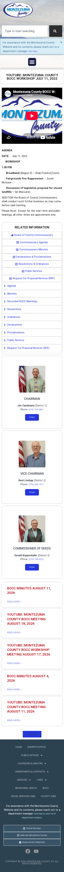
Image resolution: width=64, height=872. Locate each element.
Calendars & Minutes (30, 763)
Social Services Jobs (23, 796)
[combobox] (25, 31)
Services (22, 779)
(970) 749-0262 (36, 559)
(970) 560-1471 (36, 484)
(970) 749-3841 (36, 409)
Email (32, 417)
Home (18, 747)
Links (40, 779)
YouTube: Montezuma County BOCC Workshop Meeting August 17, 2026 (28, 649)
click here (32, 51)
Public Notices (30, 755)
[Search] (55, 31)
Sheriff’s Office (37, 747)
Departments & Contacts (30, 771)
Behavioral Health (26, 788)
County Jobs (48, 796)
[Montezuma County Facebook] (27, 851)
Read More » (14, 601)
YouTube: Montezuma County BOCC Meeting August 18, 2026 (26, 618)
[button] (32, 62)
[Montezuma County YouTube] (36, 851)
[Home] (18, 10)
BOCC (46, 788)
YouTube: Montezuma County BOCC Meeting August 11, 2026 (26, 706)
